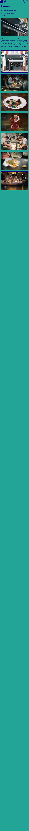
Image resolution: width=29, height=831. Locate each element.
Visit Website (5, 15)
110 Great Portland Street (8, 13)
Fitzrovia (3, 10)
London (7, 10)
